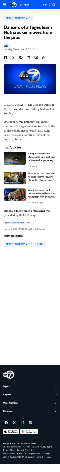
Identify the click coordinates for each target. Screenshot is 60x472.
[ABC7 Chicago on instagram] (22, 422)
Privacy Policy (9, 443)
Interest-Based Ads (25, 450)
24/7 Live (25, 4)
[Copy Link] (44, 57)
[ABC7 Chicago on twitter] (14, 422)
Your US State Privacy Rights (39, 447)
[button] (4, 4)
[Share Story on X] (13, 57)
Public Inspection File (12, 454)
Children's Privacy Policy (13, 447)
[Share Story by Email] (36, 57)
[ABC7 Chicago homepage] (13, 4)
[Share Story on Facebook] (5, 57)
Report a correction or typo (17, 222)
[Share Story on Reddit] (21, 57)
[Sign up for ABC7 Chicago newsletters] (30, 422)
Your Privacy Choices (27, 443)
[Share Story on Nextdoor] (28, 57)
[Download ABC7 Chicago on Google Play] (29, 431)
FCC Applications (32, 454)
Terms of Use (8, 450)
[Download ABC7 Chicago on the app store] (11, 431)
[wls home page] (8, 375)
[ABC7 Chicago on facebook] (6, 422)
